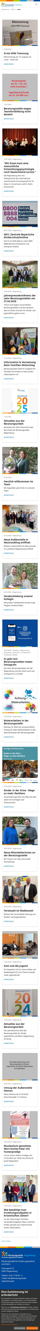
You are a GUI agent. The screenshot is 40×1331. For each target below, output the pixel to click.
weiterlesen (9, 64)
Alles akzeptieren (32, 1328)
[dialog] (20, 1310)
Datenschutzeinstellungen (9, 1324)
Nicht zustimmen (19, 1328)
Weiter (9, 1241)
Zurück (3, 1241)
